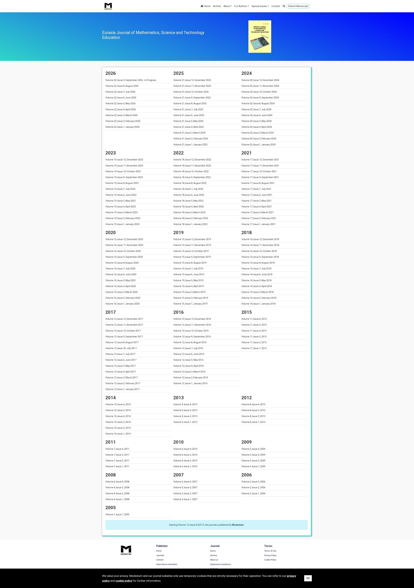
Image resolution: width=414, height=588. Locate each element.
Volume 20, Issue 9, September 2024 (260, 97)
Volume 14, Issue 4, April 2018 (256, 286)
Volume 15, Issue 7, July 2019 (188, 268)
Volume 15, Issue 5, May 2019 (188, 280)
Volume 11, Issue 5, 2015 (254, 324)
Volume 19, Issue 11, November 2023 (124, 165)
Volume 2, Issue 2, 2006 (253, 487)
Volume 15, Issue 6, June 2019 (188, 274)
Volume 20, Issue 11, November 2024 (260, 86)
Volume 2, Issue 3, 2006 (253, 481)
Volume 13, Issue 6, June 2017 (120, 360)
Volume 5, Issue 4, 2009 (253, 449)
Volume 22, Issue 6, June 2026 (120, 97)
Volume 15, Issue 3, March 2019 (189, 292)
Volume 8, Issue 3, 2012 (253, 410)
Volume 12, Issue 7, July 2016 (188, 348)
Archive (217, 6)
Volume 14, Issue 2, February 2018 (258, 298)
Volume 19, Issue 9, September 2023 (124, 177)
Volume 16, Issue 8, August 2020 (122, 262)
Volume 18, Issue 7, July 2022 (188, 189)
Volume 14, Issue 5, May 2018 (256, 280)
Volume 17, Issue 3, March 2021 (257, 212)
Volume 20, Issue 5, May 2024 (256, 121)
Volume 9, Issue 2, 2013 (185, 416)
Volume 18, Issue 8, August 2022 (190, 183)
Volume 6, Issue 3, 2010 (185, 454)
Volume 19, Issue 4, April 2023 (120, 206)
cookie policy (123, 580)
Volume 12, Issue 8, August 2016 (190, 342)
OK (308, 578)
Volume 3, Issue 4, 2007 (185, 481)
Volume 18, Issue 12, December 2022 (192, 159)
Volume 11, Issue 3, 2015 (254, 336)
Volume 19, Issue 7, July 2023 (120, 189)
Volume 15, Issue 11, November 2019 (192, 245)
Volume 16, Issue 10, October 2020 (123, 251)
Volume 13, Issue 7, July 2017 (120, 354)
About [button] (226, 6)
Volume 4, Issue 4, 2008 (117, 481)
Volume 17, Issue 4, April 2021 (256, 206)
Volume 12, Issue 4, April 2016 (188, 366)
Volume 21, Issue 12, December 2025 (192, 80)
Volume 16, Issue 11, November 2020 (124, 245)
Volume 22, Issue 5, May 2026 (120, 103)
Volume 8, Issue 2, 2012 (253, 416)
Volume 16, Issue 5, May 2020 (120, 280)
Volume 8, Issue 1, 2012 (253, 422)
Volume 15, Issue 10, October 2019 (191, 251)
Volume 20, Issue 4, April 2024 (256, 127)
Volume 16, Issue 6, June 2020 (120, 274)
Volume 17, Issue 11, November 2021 (260, 165)
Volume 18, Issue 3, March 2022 (189, 212)
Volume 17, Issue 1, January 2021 (258, 224)
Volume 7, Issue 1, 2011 (117, 466)
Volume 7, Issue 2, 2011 (117, 460)
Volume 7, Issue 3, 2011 (117, 454)
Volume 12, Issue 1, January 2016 (190, 383)
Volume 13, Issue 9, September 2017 (124, 336)
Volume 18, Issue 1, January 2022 (190, 224)
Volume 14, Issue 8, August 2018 (258, 262)
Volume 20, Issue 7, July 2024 (256, 109)
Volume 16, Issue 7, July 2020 (120, 268)
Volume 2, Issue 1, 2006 (253, 493)
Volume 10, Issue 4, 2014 (118, 416)
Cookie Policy (270, 560)
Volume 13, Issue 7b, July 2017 (121, 348)
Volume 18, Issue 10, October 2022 (191, 171)
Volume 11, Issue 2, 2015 (254, 342)
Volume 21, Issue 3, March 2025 (189, 132)
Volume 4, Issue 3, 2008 (117, 487)
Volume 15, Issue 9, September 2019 (192, 257)
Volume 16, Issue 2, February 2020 (122, 298)
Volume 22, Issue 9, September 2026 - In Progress (130, 80)
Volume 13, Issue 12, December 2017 (124, 319)
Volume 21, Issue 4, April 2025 (188, 127)
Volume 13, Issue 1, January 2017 (122, 389)
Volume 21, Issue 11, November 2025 (192, 86)
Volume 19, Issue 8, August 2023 (122, 183)
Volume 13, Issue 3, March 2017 (121, 377)
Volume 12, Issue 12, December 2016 (192, 319)
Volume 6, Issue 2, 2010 (185, 460)
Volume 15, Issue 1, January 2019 (190, 303)
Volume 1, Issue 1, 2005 (117, 514)
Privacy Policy (270, 555)
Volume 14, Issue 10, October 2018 (259, 251)
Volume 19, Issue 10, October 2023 (123, 171)
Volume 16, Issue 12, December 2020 (124, 239)
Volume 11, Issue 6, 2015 (254, 319)
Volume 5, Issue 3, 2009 (253, 454)
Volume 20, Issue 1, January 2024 (258, 144)
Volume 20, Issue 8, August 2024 (258, 103)
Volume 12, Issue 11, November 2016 (192, 324)
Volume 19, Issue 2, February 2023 (122, 218)
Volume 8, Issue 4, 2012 (253, 404)
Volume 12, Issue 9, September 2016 (192, 336)
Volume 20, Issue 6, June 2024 (256, 115)
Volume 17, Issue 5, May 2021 (256, 200)
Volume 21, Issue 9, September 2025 (192, 97)
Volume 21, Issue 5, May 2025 (188, 121)
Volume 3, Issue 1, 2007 (185, 499)
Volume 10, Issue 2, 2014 (118, 428)
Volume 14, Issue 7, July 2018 (256, 268)
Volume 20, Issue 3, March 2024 (257, 132)
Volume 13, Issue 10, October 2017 (123, 330)
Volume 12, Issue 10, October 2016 (191, 330)
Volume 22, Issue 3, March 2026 (121, 115)
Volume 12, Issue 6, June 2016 (188, 354)
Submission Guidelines (220, 564)
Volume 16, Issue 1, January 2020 (122, 303)
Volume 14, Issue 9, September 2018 (260, 257)
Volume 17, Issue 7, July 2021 (256, 189)
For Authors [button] (240, 6)
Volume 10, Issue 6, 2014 (118, 404)
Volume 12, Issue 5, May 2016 (188, 360)
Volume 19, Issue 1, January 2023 (122, 224)
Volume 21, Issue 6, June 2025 (188, 115)
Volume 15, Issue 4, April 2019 (188, 286)
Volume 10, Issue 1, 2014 (118, 433)
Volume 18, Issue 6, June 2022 (188, 195)
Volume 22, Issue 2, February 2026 (122, 121)
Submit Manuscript (298, 6)
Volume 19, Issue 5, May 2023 (120, 200)
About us (214, 560)
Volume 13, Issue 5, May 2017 (120, 366)
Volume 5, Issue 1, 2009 (253, 466)
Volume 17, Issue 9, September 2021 (260, 177)
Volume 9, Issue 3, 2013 (185, 410)
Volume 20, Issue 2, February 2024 (258, 138)
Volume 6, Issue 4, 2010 (185, 449)
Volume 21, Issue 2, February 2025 (190, 138)
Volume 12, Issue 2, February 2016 (190, 377)
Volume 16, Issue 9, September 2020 (124, 257)
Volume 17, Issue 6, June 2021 (256, 195)
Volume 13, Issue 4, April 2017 (120, 371)
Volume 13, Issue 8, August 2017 (122, 342)
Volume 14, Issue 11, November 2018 (260, 245)
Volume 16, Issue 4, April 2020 (120, 286)
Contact (276, 6)
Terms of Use (270, 551)
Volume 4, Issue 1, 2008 (117, 499)
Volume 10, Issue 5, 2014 (118, 410)
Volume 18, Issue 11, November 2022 (192, 165)
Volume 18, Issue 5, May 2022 (188, 200)
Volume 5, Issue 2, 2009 (253, 460)
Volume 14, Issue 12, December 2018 (260, 239)
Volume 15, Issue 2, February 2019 (190, 298)
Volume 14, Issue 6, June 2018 (256, 274)
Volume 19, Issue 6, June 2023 (120, 195)
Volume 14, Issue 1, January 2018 (258, 303)
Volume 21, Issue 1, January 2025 (190, 144)
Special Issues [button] (259, 6)
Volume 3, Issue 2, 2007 (185, 493)
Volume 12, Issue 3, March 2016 (189, 371)
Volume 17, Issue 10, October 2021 (259, 171)
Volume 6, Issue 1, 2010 (185, 466)
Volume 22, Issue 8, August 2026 (122, 86)
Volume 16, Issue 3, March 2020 (121, 292)
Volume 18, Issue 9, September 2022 (192, 177)
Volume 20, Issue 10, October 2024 (259, 91)
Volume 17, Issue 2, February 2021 (258, 218)
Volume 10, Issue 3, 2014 (118, 422)
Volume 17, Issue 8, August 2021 (258, 183)
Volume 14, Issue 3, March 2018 (257, 292)
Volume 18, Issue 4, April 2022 (188, 206)
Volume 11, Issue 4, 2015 (254, 330)
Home (206, 6)
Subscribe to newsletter (166, 564)
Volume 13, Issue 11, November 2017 (124, 324)
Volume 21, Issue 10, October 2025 (191, 91)
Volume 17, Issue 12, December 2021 (260, 159)
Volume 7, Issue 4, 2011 (117, 449)
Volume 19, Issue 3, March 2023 (121, 212)
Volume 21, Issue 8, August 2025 (190, 103)
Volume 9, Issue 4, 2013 (185, 404)
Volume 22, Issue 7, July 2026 (120, 91)
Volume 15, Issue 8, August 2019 (190, 262)
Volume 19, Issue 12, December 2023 (124, 159)
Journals (160, 555)
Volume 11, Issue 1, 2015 (254, 348)
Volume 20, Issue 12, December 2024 (260, 80)
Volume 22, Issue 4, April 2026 (120, 109)
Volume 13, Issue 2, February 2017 (122, 383)
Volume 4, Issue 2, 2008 (117, 493)
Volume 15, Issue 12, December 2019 (192, 239)
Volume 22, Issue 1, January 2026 (122, 127)
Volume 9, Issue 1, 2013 (185, 422)
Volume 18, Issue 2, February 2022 (190, 218)
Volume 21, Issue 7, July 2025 (188, 109)
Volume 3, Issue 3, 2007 (185, 487)
